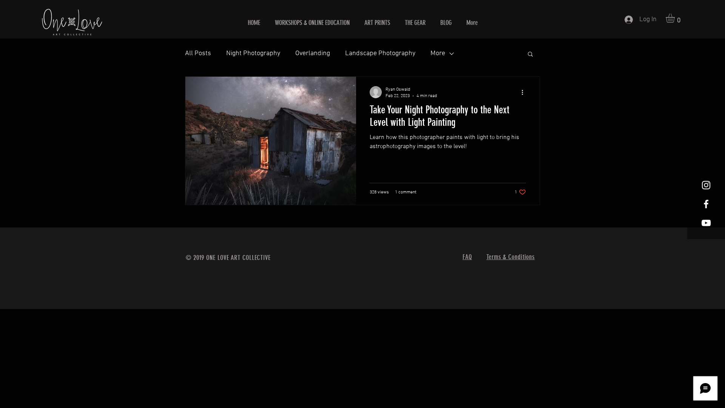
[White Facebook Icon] (706, 204)
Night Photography (253, 53)
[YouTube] (706, 223)
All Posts (198, 53)
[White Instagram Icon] (706, 185)
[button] (675, 18)
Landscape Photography (380, 53)
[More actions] (524, 92)
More (437, 53)
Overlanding (312, 53)
